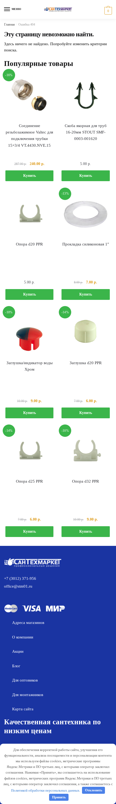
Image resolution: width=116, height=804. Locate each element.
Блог (16, 666)
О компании (22, 637)
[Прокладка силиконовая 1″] (86, 214)
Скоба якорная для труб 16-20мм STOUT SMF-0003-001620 (86, 132)
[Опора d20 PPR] (29, 214)
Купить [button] (29, 176)
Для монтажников (27, 695)
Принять (59, 797)
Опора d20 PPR (29, 244)
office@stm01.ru (18, 586)
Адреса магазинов (28, 622)
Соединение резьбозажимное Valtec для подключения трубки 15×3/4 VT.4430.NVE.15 (29, 136)
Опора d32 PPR (85, 481)
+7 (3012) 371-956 (20, 578)
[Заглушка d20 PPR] (86, 333)
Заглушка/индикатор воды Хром (29, 366)
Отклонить (93, 790)
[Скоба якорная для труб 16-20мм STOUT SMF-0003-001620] (86, 96)
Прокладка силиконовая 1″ (85, 244)
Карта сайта (22, 709)
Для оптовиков (25, 680)
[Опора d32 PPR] (86, 451)
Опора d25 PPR (29, 481)
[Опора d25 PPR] (29, 451)
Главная (9, 24)
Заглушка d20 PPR (86, 363)
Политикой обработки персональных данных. (45, 790)
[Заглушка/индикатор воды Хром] (29, 333)
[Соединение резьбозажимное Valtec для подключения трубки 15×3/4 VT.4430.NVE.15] (29, 96)
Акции (17, 651)
